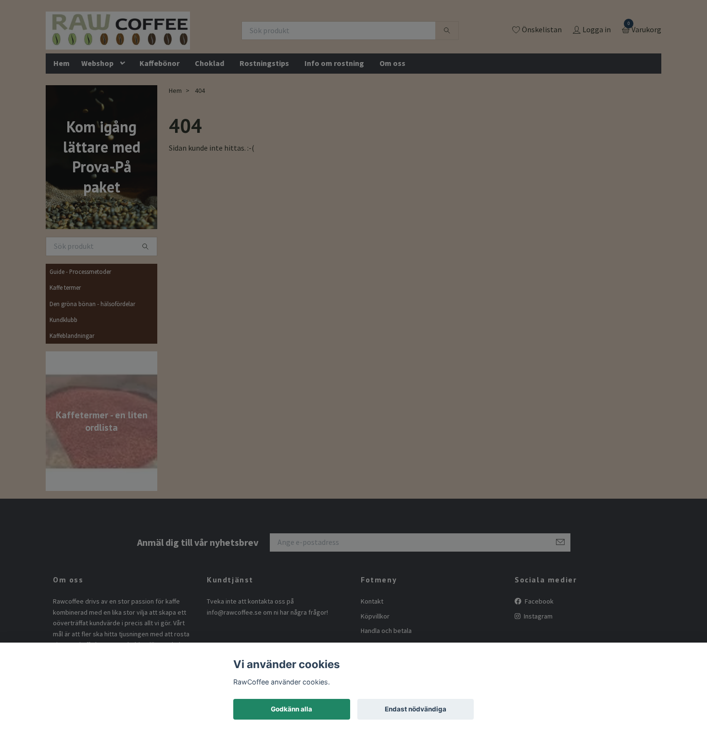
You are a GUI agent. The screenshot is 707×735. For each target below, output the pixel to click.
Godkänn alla (291, 709)
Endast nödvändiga (415, 709)
